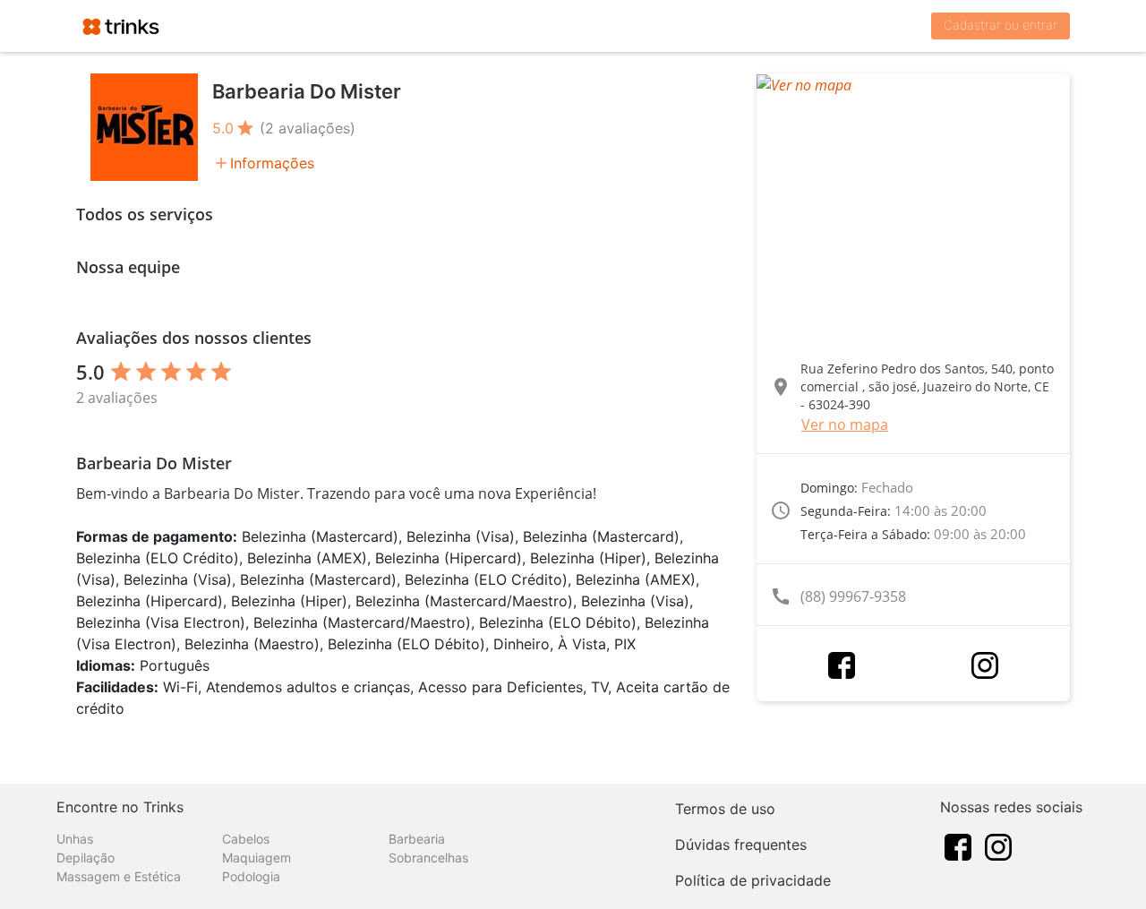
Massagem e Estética (118, 876)
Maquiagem (256, 857)
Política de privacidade (753, 880)
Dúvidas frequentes (741, 844)
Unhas (74, 838)
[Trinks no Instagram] (998, 845)
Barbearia (417, 838)
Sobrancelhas (428, 857)
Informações (272, 163)
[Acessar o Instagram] (985, 665)
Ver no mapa (844, 424)
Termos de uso (725, 809)
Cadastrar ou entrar (1000, 24)
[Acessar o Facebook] (842, 665)
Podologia (251, 876)
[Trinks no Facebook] (958, 845)
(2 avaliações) (307, 128)
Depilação (85, 857)
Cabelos (245, 838)
